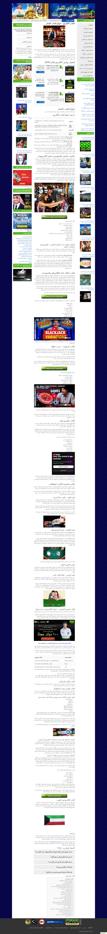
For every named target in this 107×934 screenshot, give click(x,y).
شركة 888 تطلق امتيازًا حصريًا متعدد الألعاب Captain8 (87, 205)
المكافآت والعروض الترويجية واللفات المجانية (64, 904)
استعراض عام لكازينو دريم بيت (25, 253)
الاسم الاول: (29, 33)
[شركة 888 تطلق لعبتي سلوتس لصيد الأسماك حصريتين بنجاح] (85, 229)
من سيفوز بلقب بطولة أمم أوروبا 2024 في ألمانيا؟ (25, 101)
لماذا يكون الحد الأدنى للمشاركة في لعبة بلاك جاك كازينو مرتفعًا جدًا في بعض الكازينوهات (87, 272)
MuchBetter (39, 79)
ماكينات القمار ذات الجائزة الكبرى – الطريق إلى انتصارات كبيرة (61, 886)
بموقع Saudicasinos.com (56, 841)
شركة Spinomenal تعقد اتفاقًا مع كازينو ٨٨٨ (87, 288)
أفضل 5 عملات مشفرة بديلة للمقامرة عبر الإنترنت (88, 85)
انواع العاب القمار (68, 882)
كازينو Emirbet (71, 92)
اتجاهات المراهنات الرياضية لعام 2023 (87, 188)
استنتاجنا (69, 906)
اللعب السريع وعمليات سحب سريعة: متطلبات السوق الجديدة (87, 238)
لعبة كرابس (43, 577)
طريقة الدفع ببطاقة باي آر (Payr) (88, 99)
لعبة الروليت (68, 372)
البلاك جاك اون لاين (69, 275)
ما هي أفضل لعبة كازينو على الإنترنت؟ (60, 862)
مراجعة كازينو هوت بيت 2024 (25, 251)
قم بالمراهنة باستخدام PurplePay (89, 89)
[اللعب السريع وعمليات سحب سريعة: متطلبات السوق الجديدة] (85, 246)
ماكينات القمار (69, 158)
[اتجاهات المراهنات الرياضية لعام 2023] (85, 196)
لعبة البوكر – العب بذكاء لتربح (66, 893)
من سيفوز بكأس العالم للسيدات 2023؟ (25, 118)
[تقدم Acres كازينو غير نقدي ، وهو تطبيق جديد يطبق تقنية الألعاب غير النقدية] (85, 263)
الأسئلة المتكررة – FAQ (67, 907)
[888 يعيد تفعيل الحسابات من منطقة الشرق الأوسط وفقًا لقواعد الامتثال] (85, 146)
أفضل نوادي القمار (13, 20)
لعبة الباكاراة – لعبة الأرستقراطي (66, 894)
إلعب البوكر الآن (28, 229)
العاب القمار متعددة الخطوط (66, 900)
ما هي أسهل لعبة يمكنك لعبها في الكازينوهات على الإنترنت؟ (53, 852)
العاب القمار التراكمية (67, 899)
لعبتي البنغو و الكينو (68, 895)
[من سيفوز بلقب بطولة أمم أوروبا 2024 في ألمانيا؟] (21, 109)
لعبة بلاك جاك (59, 300)
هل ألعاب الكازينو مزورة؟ (64, 867)
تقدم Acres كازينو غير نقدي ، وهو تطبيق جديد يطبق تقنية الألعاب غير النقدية (88, 255)
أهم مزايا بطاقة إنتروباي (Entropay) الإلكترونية (89, 104)
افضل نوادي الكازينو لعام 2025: (66, 880)
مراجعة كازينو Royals (27, 236)
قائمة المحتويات (68, 915)
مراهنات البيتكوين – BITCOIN (87, 111)
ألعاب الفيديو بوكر (71, 423)
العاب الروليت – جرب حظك (67, 889)
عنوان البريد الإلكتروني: (27, 41)
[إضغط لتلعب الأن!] (54, 630)
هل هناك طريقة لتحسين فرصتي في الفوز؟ (59, 872)
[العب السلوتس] (54, 198)
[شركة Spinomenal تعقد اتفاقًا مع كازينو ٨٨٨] (85, 296)
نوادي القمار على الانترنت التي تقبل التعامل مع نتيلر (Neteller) (87, 129)
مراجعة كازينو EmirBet (27, 249)
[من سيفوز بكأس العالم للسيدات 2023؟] (21, 125)
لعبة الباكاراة (69, 532)
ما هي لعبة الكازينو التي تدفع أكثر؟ (61, 857)
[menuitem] (85, 25)
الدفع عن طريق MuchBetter (88, 108)
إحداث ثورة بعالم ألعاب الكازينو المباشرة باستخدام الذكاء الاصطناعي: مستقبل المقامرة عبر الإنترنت (87, 171)
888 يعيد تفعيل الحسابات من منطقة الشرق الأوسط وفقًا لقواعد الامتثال (88, 138)
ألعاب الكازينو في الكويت (67, 905)
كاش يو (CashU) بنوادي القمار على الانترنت (87, 119)
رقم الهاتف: (29, 46)
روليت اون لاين (71, 349)
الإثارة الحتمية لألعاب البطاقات (66, 891)
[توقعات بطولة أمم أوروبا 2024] (21, 92)
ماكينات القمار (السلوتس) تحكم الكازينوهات (64, 885)
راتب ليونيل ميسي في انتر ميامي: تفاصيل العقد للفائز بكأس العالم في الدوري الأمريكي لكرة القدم (24, 134)
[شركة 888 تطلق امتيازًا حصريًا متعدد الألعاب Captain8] (85, 212)
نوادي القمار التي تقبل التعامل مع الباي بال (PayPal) (87, 124)
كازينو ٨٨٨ (40, 20)
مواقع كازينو (45, 20)
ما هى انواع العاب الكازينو (67, 883)
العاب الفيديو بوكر (68, 890)
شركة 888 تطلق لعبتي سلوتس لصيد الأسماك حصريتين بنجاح (87, 221)
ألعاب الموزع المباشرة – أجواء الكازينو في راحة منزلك (62, 898)
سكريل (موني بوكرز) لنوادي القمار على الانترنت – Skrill (88, 115)
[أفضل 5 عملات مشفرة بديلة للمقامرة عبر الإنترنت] (85, 162)
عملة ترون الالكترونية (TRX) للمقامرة (88, 94)
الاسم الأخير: (29, 37)
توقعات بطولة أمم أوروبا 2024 (25, 85)
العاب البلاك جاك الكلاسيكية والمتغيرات (65, 887)
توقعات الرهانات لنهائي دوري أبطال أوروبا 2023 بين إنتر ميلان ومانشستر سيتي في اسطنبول (24, 151)
